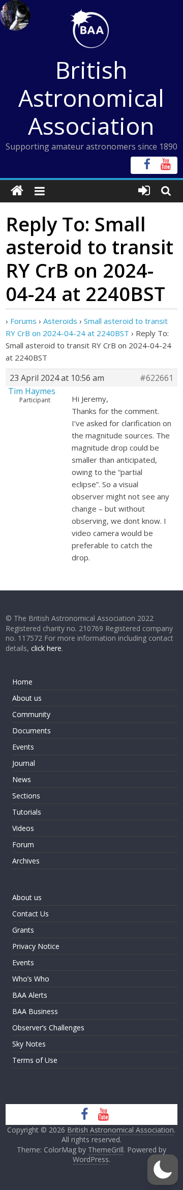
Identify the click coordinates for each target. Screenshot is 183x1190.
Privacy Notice (35, 946)
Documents (31, 730)
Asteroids (60, 321)
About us (27, 698)
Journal (23, 763)
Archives (26, 861)
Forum (23, 844)
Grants (23, 930)
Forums (23, 321)
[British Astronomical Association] (17, 191)
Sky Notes (29, 1044)
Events (23, 747)
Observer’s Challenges (48, 1027)
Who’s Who (30, 979)
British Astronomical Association (91, 97)
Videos (23, 828)
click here (46, 648)
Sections (26, 795)
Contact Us (30, 913)
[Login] (144, 191)
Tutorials (26, 812)
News (21, 779)
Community (31, 714)
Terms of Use (34, 1060)
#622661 (156, 377)
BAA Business (35, 1011)
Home (22, 682)
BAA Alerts (29, 995)
